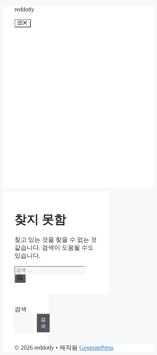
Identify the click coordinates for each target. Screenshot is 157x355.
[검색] (20, 278)
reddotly (24, 9)
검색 (20, 309)
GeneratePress (96, 347)
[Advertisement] (78, 109)
